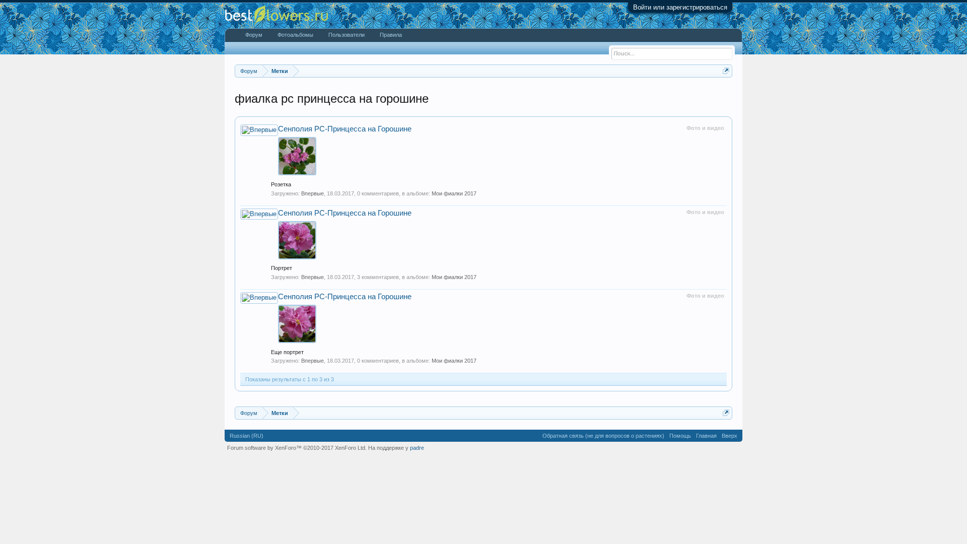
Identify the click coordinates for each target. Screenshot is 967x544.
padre (417, 448)
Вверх (729, 436)
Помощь (680, 436)
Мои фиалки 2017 (454, 193)
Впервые (312, 193)
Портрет (281, 268)
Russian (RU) (246, 436)
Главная (706, 436)
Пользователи (346, 35)
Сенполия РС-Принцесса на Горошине (344, 129)
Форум (253, 35)
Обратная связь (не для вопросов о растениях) (603, 436)
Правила (391, 35)
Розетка (281, 184)
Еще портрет (287, 352)
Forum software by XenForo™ (297, 448)
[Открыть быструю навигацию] (726, 70)
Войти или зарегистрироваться (680, 7)
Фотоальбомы (295, 35)
